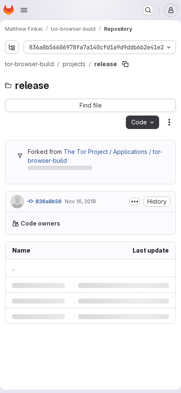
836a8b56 (47, 218)
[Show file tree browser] (12, 47)
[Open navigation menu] (24, 10)
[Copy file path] (125, 81)
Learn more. (69, 257)
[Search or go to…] (148, 10)
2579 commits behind (57, 186)
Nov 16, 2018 (80, 218)
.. (13, 302)
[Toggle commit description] (128, 218)
